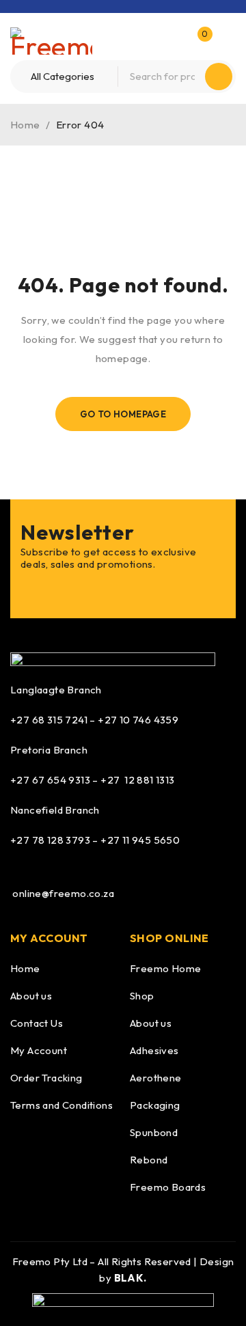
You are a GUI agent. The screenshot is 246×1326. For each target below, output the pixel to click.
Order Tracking (46, 1077)
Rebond (148, 1159)
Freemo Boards (168, 1186)
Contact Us (36, 1023)
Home (25, 124)
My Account (38, 1050)
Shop (142, 995)
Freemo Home (165, 968)
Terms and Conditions (61, 1105)
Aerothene (156, 1077)
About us (31, 995)
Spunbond (154, 1132)
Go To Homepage (123, 414)
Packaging (155, 1105)
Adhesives (154, 1050)
